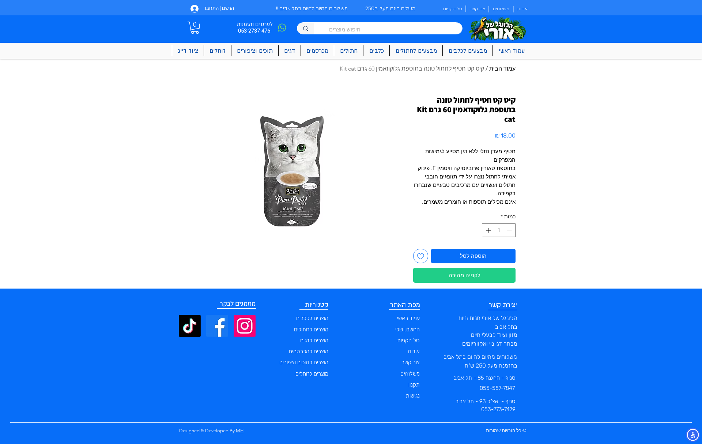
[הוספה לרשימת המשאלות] (420, 256)
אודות (414, 351)
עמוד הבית (502, 68)
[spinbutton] (498, 230)
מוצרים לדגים (314, 340)
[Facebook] (217, 326)
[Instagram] (245, 326)
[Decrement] (509, 230)
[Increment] (487, 230)
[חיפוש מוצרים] (305, 28)
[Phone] (282, 28)
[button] (195, 28)
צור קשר (410, 362)
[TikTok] (190, 326)
